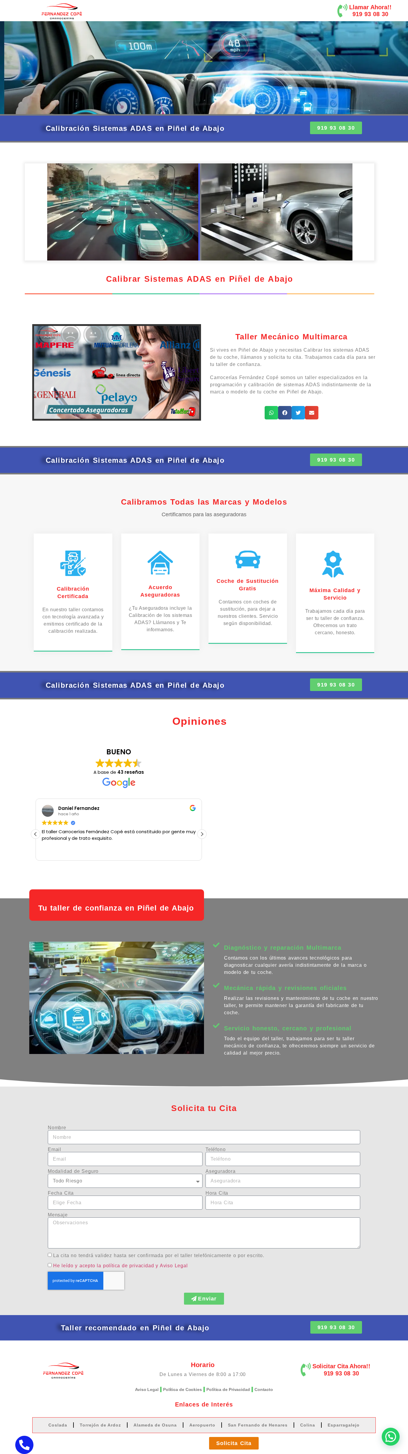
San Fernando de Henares (258, 1425)
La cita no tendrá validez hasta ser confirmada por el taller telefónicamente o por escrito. (158, 1255)
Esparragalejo (344, 1425)
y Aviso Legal (172, 1265)
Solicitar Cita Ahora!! (341, 1366)
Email (54, 1149)
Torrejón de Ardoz (100, 1425)
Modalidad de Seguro (73, 1171)
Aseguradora (220, 1171)
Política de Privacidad (228, 1389)
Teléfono (215, 1149)
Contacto (263, 1389)
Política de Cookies (182, 1389)
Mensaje (58, 1215)
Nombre (57, 1127)
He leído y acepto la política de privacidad (103, 1265)
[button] (271, 412)
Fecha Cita (61, 1193)
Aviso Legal (147, 1389)
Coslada (57, 1425)
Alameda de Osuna (155, 1425)
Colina (307, 1425)
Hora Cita (216, 1193)
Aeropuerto (202, 1425)
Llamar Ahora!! (370, 7)
